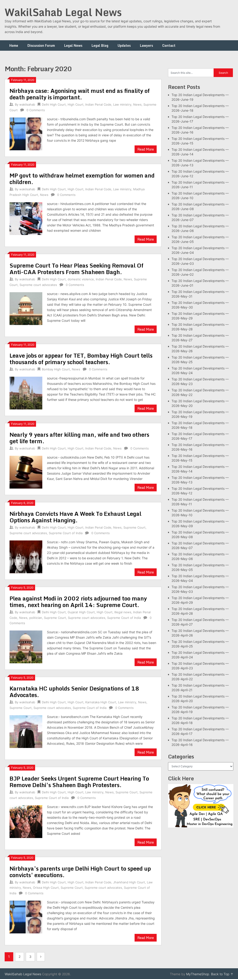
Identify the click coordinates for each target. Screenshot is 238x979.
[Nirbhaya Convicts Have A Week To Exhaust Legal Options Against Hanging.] (26, 556)
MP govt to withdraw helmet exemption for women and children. (82, 178)
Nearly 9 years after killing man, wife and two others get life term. (79, 438)
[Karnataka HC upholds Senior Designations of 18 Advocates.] (26, 731)
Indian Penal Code (98, 104)
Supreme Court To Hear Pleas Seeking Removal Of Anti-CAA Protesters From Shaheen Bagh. (76, 268)
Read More (145, 149)
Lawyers (146, 45)
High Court (75, 104)
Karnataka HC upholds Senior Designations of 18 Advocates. (74, 691)
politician (35, 618)
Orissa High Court (46, 887)
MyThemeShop (197, 974)
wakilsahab (27, 104)
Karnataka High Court (100, 702)
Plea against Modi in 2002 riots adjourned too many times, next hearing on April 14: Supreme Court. (78, 601)
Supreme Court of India (66, 533)
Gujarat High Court (81, 612)
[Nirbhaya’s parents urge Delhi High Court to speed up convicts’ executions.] (26, 916)
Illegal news (122, 612)
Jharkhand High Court (129, 882)
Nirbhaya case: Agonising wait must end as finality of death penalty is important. (80, 94)
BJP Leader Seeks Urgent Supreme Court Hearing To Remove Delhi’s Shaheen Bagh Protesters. (79, 781)
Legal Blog (100, 45)
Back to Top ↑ (222, 974)
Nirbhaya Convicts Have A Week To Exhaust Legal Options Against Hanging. (75, 517)
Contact (168, 45)
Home (13, 45)
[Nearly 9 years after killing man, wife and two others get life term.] (26, 471)
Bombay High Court (56, 369)
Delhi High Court (54, 104)
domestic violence (81, 279)
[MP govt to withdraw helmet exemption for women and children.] (26, 218)
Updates (124, 45)
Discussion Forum (41, 45)
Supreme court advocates (38, 285)
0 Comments (35, 110)
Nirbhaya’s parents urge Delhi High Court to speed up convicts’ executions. (80, 871)
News (137, 104)
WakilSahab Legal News (63, 12)
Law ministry (122, 104)
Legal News (73, 45)
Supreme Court (134, 527)
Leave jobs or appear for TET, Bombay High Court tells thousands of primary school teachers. (81, 358)
